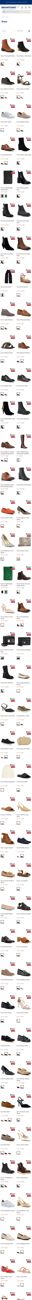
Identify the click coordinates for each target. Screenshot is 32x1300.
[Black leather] (2, 196)
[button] (26, 7)
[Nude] (18, 295)
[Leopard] (2, 427)
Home (3, 17)
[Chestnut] (6, 328)
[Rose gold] (18, 1021)
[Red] (2, 1285)
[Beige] (2, 988)
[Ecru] (2, 625)
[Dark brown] (18, 1186)
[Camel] (2, 889)
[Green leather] (6, 196)
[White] (2, 130)
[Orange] (2, 526)
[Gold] (18, 1219)
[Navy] (22, 724)
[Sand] (18, 130)
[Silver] (2, 559)
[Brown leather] (18, 460)
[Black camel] (2, 295)
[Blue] (22, 130)
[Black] (18, 64)
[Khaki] (18, 724)
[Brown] (6, 97)
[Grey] (2, 328)
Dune (7, 17)
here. (16, 3)
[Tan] (2, 64)
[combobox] (16, 11)
